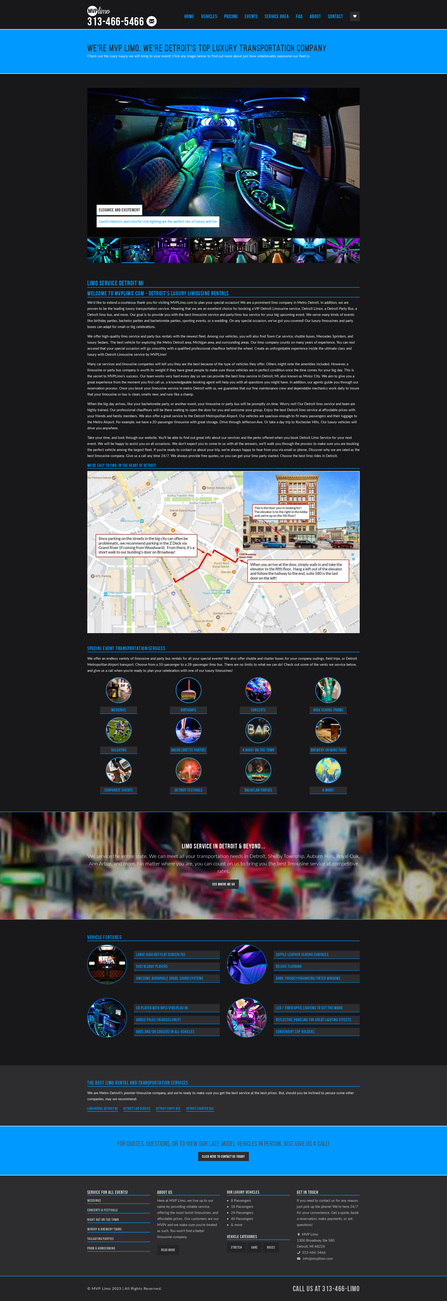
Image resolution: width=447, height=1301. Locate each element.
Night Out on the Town (103, 1220)
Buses (271, 1247)
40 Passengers (242, 1219)
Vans (254, 1247)
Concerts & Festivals (102, 1210)
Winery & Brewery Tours (104, 1229)
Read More (168, 1250)
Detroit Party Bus (168, 1108)
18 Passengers (242, 1207)
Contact (335, 16)
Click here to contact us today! (223, 1156)
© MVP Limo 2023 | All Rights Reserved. (124, 1289)
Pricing (231, 16)
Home (189, 16)
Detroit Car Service (137, 1108)
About (315, 16)
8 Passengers (241, 1200)
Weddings (94, 1200)
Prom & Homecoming (101, 1248)
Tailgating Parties (100, 1239)
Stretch (236, 1247)
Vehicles (209, 16)
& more (236, 1225)
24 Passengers (242, 1213)
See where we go (223, 884)
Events (251, 16)
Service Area (277, 16)
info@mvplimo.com (318, 1258)
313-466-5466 (115, 21)
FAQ (299, 16)
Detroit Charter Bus (200, 1108)
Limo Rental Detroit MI (102, 1108)
